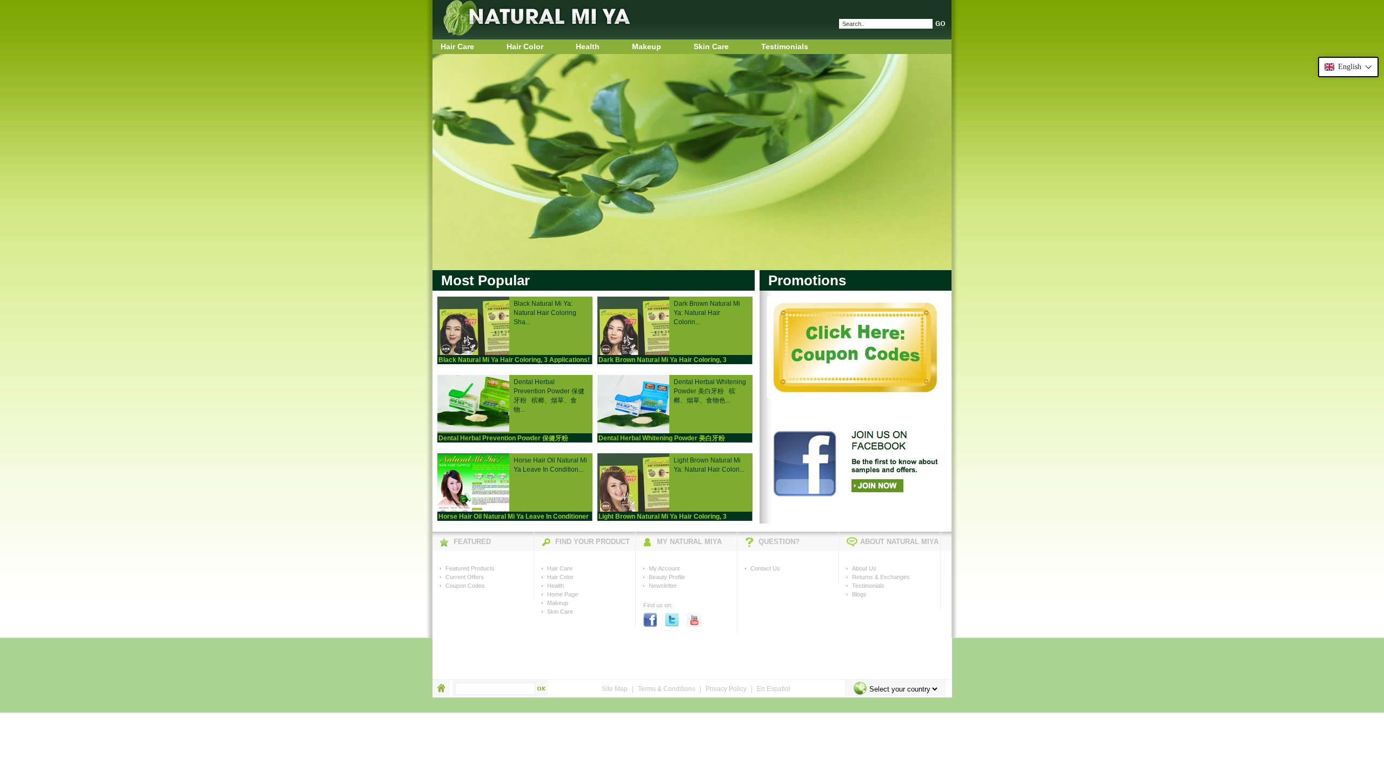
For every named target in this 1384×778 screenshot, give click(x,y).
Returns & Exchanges (881, 577)
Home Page (562, 594)
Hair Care (457, 46)
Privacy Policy (726, 689)
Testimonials (784, 46)
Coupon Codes (465, 585)
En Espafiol (773, 689)
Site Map (615, 689)
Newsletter (663, 585)
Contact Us (765, 568)
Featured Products (470, 568)
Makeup (646, 46)
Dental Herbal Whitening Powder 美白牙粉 (661, 438)
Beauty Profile (667, 577)
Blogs (859, 594)
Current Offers (464, 577)
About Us (864, 568)
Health (588, 46)
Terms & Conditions (666, 689)
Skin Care (711, 46)
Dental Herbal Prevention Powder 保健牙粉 (503, 438)
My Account (664, 568)
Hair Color (525, 46)
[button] (1348, 67)
